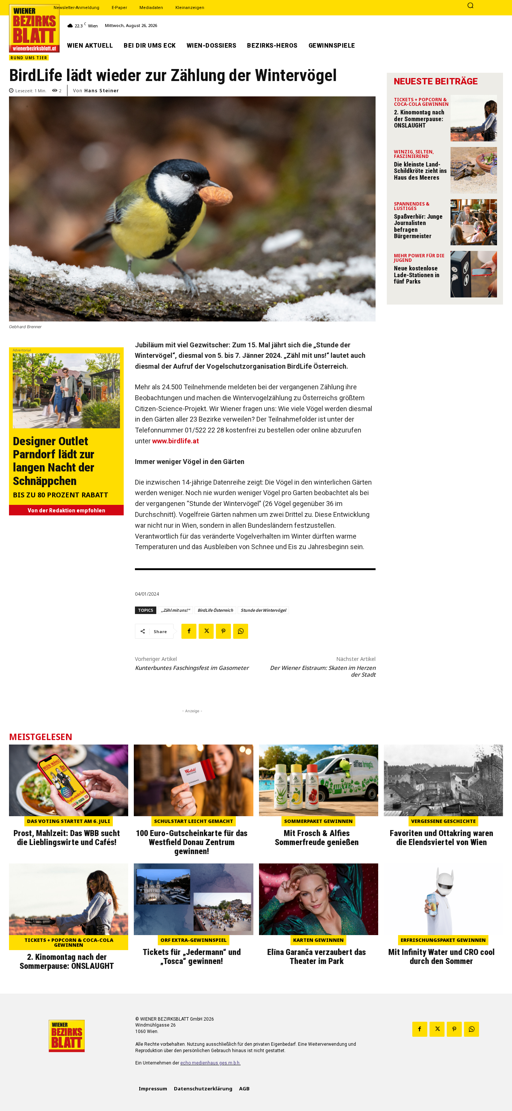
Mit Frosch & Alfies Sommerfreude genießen (317, 838)
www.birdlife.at (175, 441)
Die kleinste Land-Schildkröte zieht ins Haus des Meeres (420, 171)
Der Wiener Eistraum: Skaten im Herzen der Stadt (323, 671)
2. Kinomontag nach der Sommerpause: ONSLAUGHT (419, 119)
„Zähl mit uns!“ (175, 610)
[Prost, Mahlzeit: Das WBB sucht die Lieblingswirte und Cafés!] (68, 780)
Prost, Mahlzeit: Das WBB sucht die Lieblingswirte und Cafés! (66, 838)
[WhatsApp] (240, 631)
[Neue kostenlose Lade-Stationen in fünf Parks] (474, 274)
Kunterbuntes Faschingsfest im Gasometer (192, 667)
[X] (206, 631)
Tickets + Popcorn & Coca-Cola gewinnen (421, 102)
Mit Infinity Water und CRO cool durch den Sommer (441, 956)
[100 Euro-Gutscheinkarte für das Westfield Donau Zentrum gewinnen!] (193, 780)
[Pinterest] (223, 631)
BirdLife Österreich (215, 610)
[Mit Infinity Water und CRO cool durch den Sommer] (443, 899)
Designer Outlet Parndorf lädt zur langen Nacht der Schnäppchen (53, 461)
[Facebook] (188, 631)
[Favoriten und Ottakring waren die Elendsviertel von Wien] (443, 780)
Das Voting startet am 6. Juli (68, 821)
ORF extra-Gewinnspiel (193, 940)
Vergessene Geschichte (443, 821)
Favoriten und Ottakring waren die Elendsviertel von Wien (441, 838)
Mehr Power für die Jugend (419, 258)
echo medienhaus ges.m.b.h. (210, 1063)
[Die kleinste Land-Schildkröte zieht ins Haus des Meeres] (474, 170)
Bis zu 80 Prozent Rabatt (60, 495)
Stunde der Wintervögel (263, 610)
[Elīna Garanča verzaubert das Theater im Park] (318, 899)
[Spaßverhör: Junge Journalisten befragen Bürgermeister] (474, 222)
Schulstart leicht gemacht (193, 821)
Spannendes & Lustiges (412, 207)
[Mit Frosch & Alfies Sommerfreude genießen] (318, 780)
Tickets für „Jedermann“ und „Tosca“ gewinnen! (192, 956)
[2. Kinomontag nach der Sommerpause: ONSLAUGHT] (474, 118)
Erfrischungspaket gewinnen (443, 940)
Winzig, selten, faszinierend (414, 154)
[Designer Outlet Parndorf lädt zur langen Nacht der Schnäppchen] (66, 390)
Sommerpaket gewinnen (318, 821)
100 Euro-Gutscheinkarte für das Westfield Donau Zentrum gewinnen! (191, 842)
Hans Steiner (101, 90)
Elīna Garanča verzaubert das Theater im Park (316, 956)
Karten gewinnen (318, 940)
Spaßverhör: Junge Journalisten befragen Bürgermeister (418, 226)
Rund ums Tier (28, 57)
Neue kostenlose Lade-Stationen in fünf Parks (416, 275)
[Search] (470, 6)
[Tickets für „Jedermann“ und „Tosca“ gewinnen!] (193, 899)
